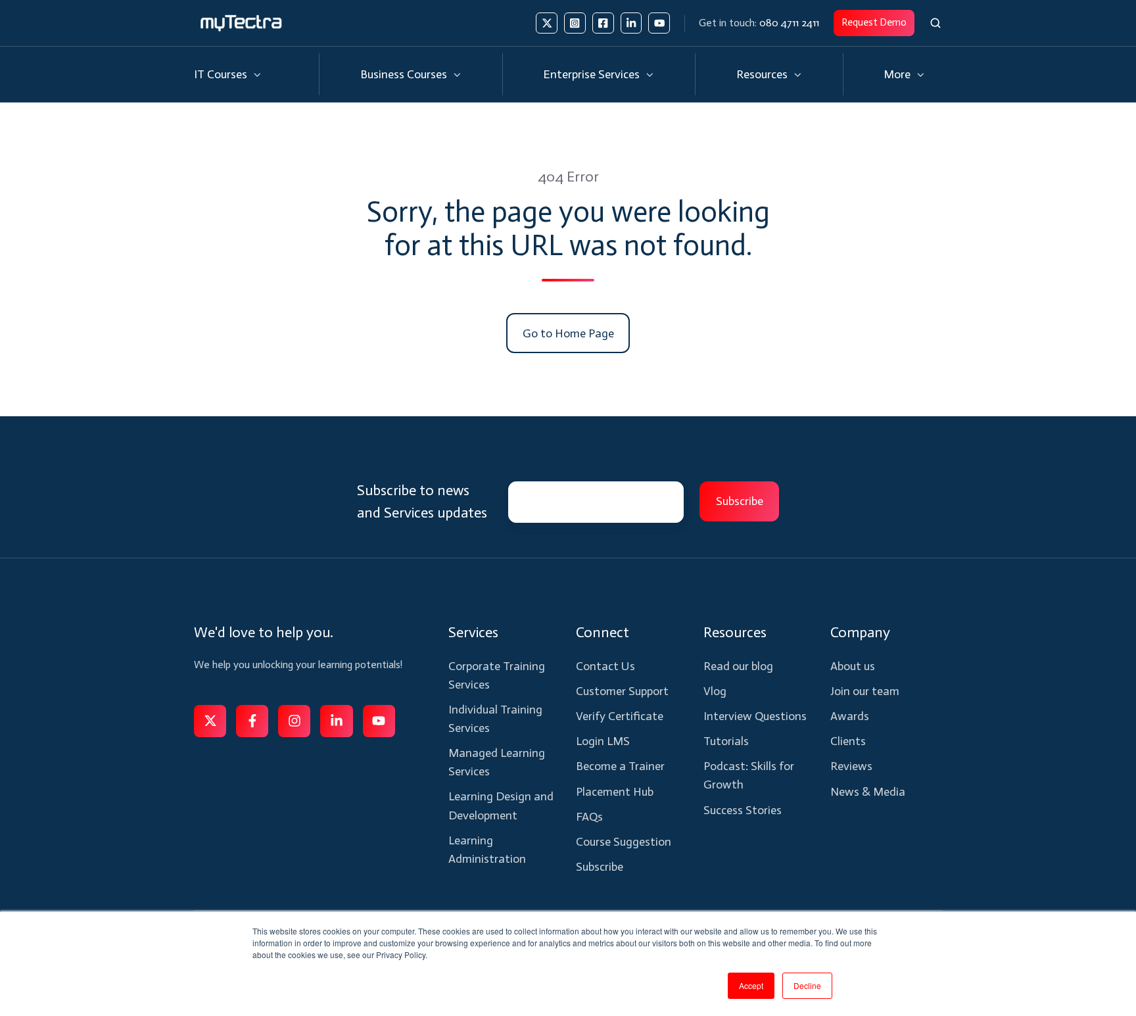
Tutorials (726, 741)
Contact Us (605, 666)
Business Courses (403, 74)
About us (852, 666)
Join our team (864, 691)
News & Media (867, 792)
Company (860, 632)
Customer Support (622, 691)
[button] (935, 23)
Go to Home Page (568, 333)
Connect (602, 632)
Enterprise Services (591, 74)
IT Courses (220, 74)
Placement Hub (614, 792)
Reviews (851, 766)
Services (473, 632)
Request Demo (874, 22)
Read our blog (738, 666)
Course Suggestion (623, 842)
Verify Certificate (619, 716)
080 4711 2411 (789, 22)
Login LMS (603, 741)
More (897, 74)
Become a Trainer (620, 766)
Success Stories (742, 810)
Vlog (714, 691)
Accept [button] (751, 985)
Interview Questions (755, 716)
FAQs (589, 817)
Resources (762, 74)
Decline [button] (807, 985)
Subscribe (599, 866)
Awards (849, 716)
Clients (848, 741)
